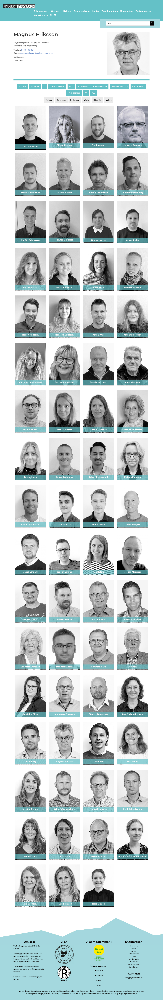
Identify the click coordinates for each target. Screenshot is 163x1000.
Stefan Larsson (98, 856)
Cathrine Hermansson (30, 382)
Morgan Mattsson (132, 572)
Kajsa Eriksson (64, 904)
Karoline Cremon (30, 809)
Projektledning (74, 93)
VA (86, 93)
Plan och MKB (138, 86)
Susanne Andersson (132, 430)
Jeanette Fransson (30, 667)
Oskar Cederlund (64, 477)
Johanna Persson (132, 335)
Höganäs (97, 100)
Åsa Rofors (98, 572)
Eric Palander (98, 145)
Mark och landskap (119, 86)
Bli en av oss (40, 11)
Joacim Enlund (64, 572)
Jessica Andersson (64, 382)
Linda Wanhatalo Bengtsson (132, 856)
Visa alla (22, 86)
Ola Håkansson (64, 524)
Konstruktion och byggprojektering (92, 86)
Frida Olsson (98, 904)
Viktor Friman (30, 146)
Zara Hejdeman (64, 430)
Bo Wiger (132, 667)
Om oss (55, 11)
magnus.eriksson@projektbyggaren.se (36, 53)
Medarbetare (126, 11)
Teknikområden (110, 11)
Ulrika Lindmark (132, 477)
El (44, 86)
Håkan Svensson (98, 809)
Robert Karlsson (30, 335)
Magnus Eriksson (64, 761)
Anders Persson (132, 382)
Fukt (71, 86)
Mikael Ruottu (64, 619)
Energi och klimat (57, 86)
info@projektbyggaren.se (134, 978)
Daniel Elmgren (132, 524)
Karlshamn (61, 100)
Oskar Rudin (98, 524)
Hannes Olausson (64, 240)
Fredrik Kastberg (98, 382)
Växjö (86, 100)
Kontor (95, 11)
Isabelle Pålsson (132, 287)
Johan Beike (132, 240)
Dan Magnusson (64, 667)
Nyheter (67, 11)
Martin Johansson (30, 240)
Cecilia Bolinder (98, 430)
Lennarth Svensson (132, 145)
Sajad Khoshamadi (98, 477)
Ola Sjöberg (31, 761)
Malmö (109, 100)
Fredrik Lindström (132, 809)
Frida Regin (98, 287)
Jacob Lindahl (30, 572)
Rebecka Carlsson (64, 335)
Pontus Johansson (98, 193)
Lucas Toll (98, 761)
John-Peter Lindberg (64, 809)
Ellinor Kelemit (64, 145)
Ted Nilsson (64, 856)
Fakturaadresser (143, 11)
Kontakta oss (41, 15)
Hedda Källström (64, 287)
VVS (93, 93)
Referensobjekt (82, 11)
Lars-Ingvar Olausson (64, 714)
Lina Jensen (30, 904)
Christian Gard (98, 667)
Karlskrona (74, 100)
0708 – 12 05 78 (28, 50)
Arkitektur (35, 86)
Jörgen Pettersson (98, 714)
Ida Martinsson (30, 477)
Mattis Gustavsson (30, 193)
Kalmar (49, 100)
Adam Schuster (30, 430)
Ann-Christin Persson (132, 714)
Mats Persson (98, 619)
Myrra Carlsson (30, 287)
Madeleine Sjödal (30, 714)
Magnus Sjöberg (132, 619)
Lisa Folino (132, 761)
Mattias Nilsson (64, 193)
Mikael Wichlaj (30, 619)
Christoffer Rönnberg (132, 193)
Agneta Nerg (30, 856)
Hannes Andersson (30, 524)
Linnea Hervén (98, 240)
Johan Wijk (98, 335)
